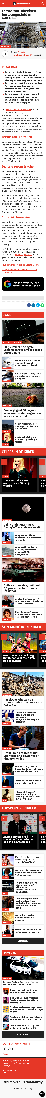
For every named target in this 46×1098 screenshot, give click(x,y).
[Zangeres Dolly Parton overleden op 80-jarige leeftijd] (8, 434)
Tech (25, 1044)
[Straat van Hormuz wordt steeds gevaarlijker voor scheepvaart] (8, 421)
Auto (5, 893)
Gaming (5, 877)
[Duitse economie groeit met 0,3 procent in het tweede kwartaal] (23, 559)
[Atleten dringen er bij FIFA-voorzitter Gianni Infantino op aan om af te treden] (8, 596)
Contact (6, 1073)
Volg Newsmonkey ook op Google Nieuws (20, 265)
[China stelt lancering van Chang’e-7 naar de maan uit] (23, 498)
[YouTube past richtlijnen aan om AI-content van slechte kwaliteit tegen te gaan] (6, 1007)
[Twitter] (9, 1048)
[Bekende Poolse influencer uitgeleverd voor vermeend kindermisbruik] (23, 957)
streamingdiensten (23, 254)
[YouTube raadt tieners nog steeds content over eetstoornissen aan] (6, 1016)
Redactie (21, 52)
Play (4, 800)
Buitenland (7, 368)
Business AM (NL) (10, 1063)
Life (30, 1044)
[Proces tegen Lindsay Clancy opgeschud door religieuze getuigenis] (8, 371)
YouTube (5, 47)
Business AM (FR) (26, 1063)
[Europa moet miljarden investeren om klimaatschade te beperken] (8, 533)
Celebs (5, 444)
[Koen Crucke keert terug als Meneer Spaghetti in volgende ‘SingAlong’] (8, 855)
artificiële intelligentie (12, 342)
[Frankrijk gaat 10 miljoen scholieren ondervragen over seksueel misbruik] (23, 384)
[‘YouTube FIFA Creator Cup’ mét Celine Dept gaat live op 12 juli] (6, 1025)
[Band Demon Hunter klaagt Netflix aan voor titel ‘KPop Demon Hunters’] (19, 634)
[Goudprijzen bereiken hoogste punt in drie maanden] (8, 913)
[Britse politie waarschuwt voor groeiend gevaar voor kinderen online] (23, 727)
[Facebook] (4, 1048)
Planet (18, 1044)
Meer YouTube (30, 1034)
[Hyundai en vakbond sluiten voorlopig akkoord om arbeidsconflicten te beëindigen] (8, 881)
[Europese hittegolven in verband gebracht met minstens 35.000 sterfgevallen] (8, 546)
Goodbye (6, 1066)
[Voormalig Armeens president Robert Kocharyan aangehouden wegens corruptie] (8, 711)
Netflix (5, 651)
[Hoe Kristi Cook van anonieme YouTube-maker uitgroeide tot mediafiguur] (6, 998)
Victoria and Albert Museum (18, 110)
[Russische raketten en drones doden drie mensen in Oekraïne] (23, 673)
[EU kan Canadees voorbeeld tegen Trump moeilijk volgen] (8, 926)
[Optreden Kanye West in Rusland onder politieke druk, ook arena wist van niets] (8, 764)
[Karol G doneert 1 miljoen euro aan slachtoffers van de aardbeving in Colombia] (8, 609)
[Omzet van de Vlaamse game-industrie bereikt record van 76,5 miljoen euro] (8, 868)
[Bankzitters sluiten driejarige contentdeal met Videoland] (6, 989)
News (5, 606)
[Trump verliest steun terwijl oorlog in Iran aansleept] (8, 777)
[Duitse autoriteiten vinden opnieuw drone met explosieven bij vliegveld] (8, 358)
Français (6, 1054)
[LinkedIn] (13, 1048)
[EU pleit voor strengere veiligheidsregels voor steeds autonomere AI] (23, 321)
